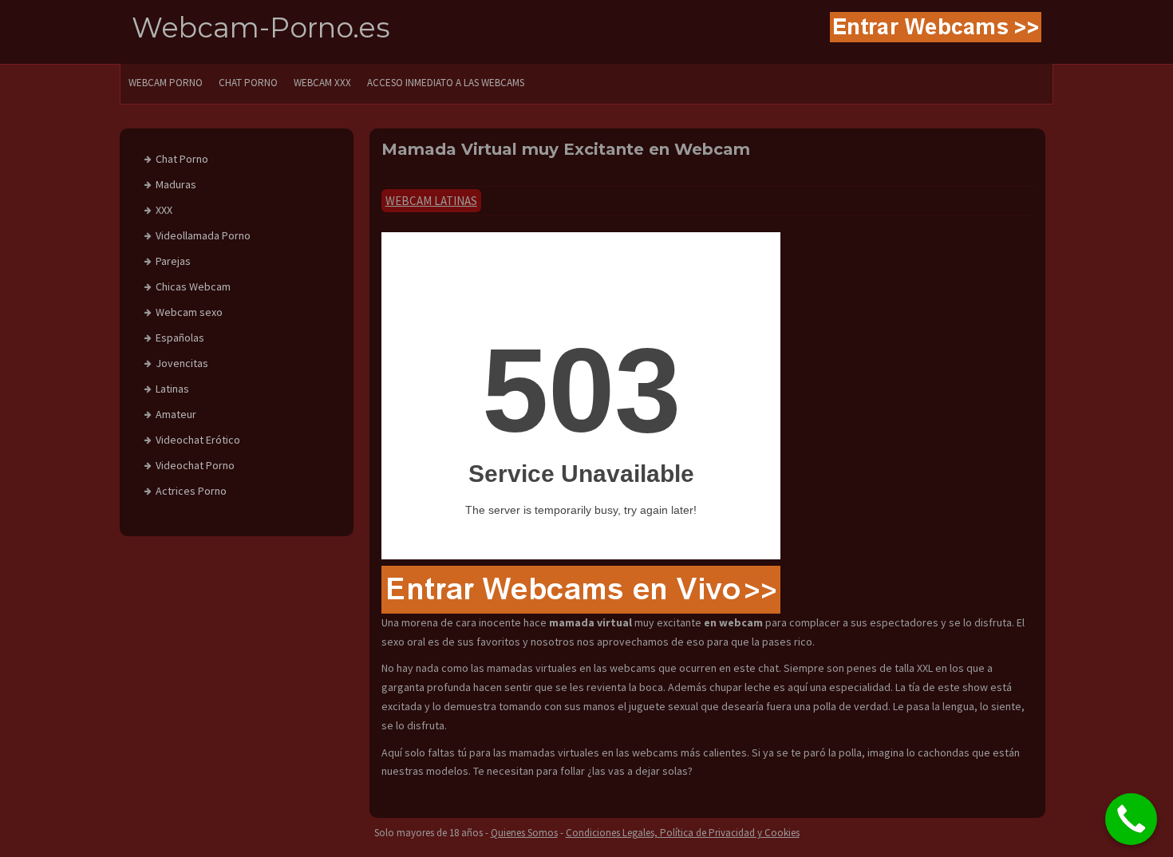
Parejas (173, 261)
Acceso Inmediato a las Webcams (445, 82)
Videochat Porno (195, 465)
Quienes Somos (524, 832)
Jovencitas (182, 363)
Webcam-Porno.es (261, 27)
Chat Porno (182, 159)
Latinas (172, 388)
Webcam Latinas (431, 200)
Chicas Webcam (193, 286)
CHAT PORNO (248, 82)
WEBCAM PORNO (165, 82)
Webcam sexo (189, 312)
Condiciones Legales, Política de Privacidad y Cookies (683, 832)
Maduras (176, 184)
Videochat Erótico (198, 439)
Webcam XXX (322, 82)
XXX (164, 210)
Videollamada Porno (203, 235)
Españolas (180, 337)
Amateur (176, 414)
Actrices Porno (191, 491)
